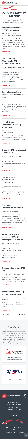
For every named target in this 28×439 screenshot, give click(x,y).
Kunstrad (4, 132)
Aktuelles (10, 34)
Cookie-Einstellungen (10, 432)
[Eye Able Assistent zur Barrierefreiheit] (26, 435)
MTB (20, 35)
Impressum (21, 432)
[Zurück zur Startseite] (9, 2)
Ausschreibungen (6, 35)
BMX (23, 67)
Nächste (22, 314)
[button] (25, 2)
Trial (23, 101)
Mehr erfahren (6, 51)
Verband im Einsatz (6, 245)
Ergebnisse (16, 156)
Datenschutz (14, 435)
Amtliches (15, 34)
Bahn (14, 243)
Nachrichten (10, 132)
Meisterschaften (15, 35)
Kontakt (15, 415)
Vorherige (6, 314)
